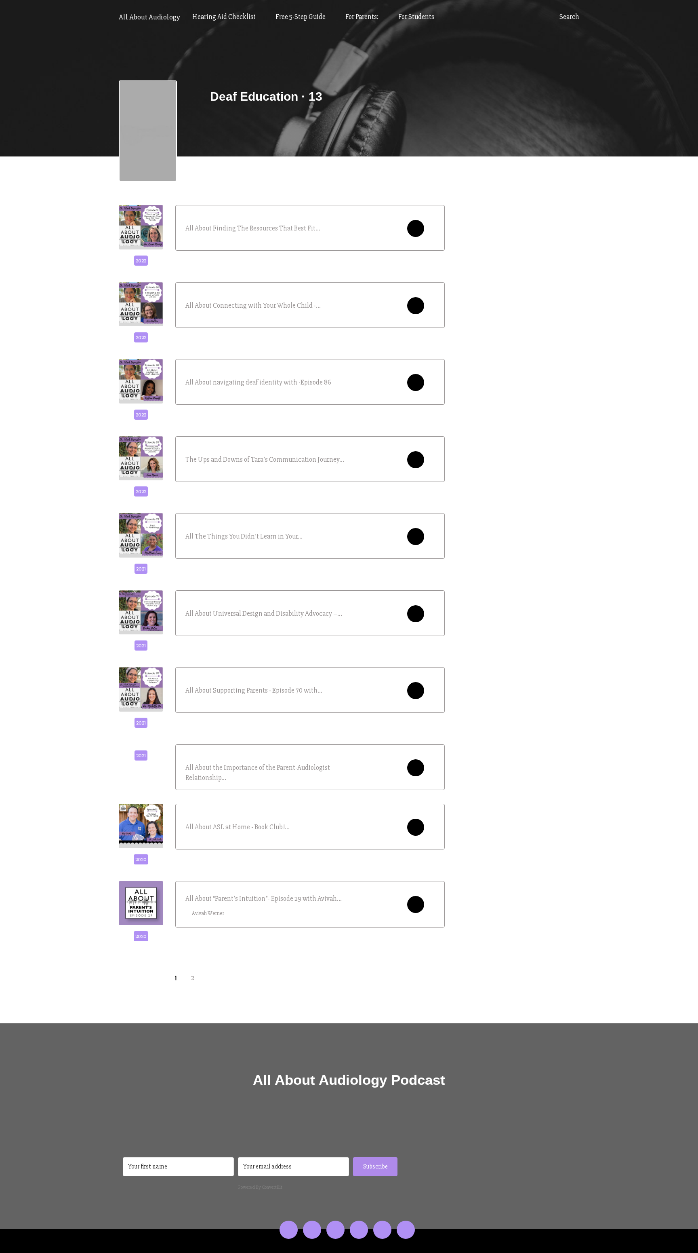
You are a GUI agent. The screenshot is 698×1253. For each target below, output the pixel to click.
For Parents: (362, 17)
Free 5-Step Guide (301, 17)
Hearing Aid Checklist (224, 17)
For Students (416, 17)
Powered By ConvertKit (260, 1187)
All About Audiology (149, 17)
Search (568, 17)
